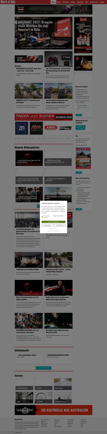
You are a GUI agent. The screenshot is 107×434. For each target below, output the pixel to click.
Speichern (59, 225)
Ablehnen (47, 225)
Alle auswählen (53, 222)
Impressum (49, 231)
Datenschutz (57, 231)
